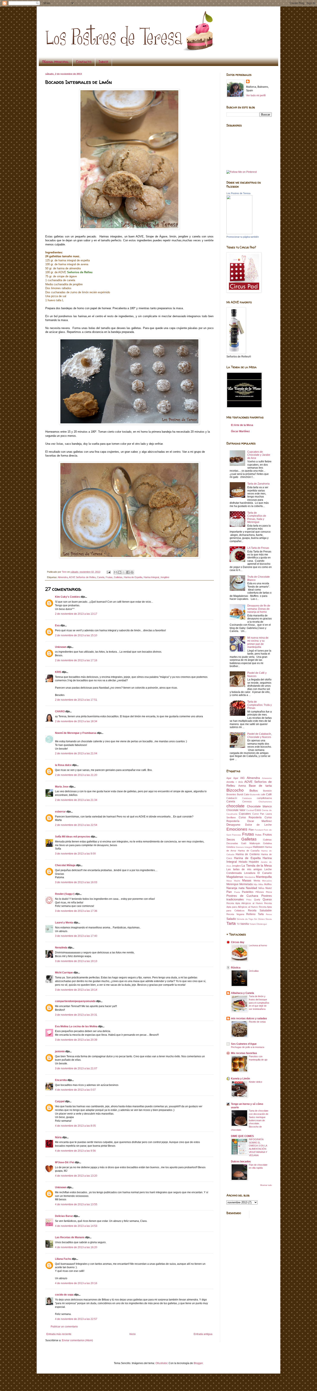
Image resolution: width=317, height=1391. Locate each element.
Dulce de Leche (258, 824)
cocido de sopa (64, 1294)
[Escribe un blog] (120, 572)
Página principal (55, 61)
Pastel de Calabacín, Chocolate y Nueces (259, 735)
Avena (242, 785)
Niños (261, 888)
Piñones (260, 892)
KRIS (58, 672)
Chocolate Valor (235, 810)
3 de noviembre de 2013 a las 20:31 (76, 1014)
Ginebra (230, 847)
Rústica (235, 967)
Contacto (83, 61)
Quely (257, 899)
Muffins (268, 884)
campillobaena (264, 798)
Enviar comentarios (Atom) (77, 1340)
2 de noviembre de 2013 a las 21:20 (76, 775)
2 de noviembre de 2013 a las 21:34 (76, 800)
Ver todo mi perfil (256, 95)
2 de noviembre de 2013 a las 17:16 (76, 660)
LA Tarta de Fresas (258, 547)
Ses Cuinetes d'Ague (244, 1043)
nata (242, 888)
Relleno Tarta (255, 914)
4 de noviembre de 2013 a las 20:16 (76, 1283)
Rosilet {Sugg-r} (65, 893)
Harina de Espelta (133, 577)
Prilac (249, 899)
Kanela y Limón (240, 1078)
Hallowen (258, 846)
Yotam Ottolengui (258, 924)
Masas (246, 880)
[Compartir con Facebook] (128, 572)
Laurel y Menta (64, 922)
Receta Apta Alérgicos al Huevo (244, 903)
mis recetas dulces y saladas (249, 1018)
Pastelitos (247, 892)
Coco (258, 810)
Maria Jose (62, 786)
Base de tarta (260, 785)
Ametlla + (231, 782)
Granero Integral (244, 847)
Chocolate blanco (259, 806)
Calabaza (247, 798)
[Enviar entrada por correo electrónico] (108, 572)
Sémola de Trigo (245, 919)
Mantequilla (264, 876)
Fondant (259, 830)
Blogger (198, 1363)
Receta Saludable (260, 910)
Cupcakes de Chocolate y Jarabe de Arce (258, 455)
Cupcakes (245, 813)
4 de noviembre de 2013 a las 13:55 (76, 1204)
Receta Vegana (235, 914)
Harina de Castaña (248, 850)
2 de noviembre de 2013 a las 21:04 (76, 753)
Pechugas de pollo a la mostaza (247, 1047)
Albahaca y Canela (242, 993)
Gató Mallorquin (250, 843)
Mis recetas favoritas (244, 1053)
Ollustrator (161, 1363)
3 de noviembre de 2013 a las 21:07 (76, 1068)
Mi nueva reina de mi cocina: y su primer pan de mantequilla (257, 642)
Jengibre (164, 577)
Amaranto (267, 778)
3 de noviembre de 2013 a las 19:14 (76, 989)
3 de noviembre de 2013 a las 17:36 (76, 910)
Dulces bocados (241, 1161)
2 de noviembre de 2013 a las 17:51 (76, 699)
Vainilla (244, 923)
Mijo (255, 884)
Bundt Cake (243, 794)
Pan (229, 892)
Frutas (109, 577)
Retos (269, 914)
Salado (231, 918)
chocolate (235, 806)
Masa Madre (233, 881)
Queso (267, 899)
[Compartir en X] (124, 572)
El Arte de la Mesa (242, 425)
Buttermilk (255, 794)
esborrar (60, 811)
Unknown (60, 647)
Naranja (231, 888)
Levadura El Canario (258, 873)
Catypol (59, 1101)
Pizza (269, 892)
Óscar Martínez (240, 431)
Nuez (268, 888)
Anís (240, 782)
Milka (260, 884)
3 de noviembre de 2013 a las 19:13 (76, 961)
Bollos (254, 790)
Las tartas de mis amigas (244, 869)
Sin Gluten (259, 919)
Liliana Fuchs (63, 1258)
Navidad (251, 888)
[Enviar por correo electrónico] (115, 572)
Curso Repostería (250, 817)
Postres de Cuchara (242, 895)
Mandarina (250, 877)
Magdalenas (234, 876)
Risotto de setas (257, 1021)
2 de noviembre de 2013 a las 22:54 (76, 824)
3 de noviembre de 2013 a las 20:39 (76, 1039)
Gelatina (267, 843)
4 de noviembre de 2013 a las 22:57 (76, 1319)
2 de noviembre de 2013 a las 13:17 (76, 613)
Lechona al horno (258, 945)
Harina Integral (151, 577)
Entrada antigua (203, 1334)
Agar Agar (232, 778)
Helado (243, 861)
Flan (251, 829)
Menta (257, 880)
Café (269, 794)
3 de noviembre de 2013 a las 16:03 (76, 882)
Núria (58, 1137)
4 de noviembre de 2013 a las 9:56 (75, 1150)
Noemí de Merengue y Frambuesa (75, 732)
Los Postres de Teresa (238, 193)
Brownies (231, 794)
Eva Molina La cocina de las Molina (76, 1026)
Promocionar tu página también (242, 236)
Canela (100, 577)
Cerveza (246, 801)
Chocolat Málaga (65, 865)
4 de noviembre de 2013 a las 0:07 (75, 1089)
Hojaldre (254, 861)
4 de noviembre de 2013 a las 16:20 (76, 1247)
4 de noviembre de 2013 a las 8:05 (75, 1125)
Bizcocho (235, 790)
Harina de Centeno (247, 854)
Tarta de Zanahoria (258, 483)
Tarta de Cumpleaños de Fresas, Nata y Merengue (256, 517)
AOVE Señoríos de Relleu (82, 577)
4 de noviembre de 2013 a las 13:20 (76, 1175)
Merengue (232, 884)
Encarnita (61, 1080)
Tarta (231, 923)
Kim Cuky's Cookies (67, 596)
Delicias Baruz (64, 1216)
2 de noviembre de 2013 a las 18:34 (76, 721)
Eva (57, 625)
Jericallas (254, 971)
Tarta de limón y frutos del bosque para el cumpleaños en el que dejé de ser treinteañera (259, 1002)
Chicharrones (265, 801)
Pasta (237, 892)
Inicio (132, 1334)
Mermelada (246, 884)
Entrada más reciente (58, 1334)
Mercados (267, 881)
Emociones (236, 829)
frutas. (258, 834)
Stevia (268, 919)
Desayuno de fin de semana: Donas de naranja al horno (258, 608)
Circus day (237, 942)
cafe (263, 794)
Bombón (267, 790)
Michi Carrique (64, 972)
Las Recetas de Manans (70, 1237)
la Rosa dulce (63, 765)
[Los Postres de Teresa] (239, 233)
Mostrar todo (266, 1185)
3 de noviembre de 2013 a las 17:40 (76, 935)
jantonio (60, 1051)
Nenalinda (61, 947)
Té (238, 924)
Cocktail (250, 810)
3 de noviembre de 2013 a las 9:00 (75, 853)
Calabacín (231, 798)
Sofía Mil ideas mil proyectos (72, 836)
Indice (103, 61)
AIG (242, 778)
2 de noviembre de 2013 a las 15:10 (76, 635)
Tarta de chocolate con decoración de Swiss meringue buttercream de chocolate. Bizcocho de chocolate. (249, 1120)
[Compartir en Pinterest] (132, 572)
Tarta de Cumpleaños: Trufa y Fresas (259, 705)
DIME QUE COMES (242, 1136)
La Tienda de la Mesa (257, 865)
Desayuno (233, 824)
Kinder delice (255, 1082)
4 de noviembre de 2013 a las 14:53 (76, 1225)
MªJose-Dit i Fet (64, 1162)
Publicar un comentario (64, 1326)
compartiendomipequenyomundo (75, 1001)
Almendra (63, 577)
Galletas (118, 577)
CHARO (60, 711)
